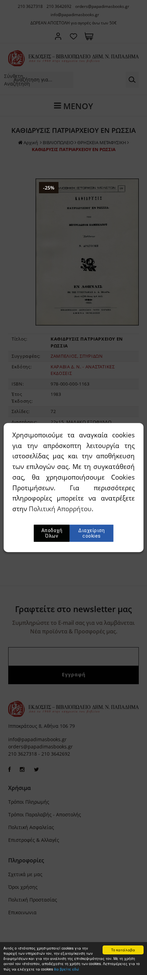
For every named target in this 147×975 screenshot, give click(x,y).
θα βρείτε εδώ (66, 969)
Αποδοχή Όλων (52, 533)
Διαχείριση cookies (91, 533)
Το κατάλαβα (123, 949)
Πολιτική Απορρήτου (60, 508)
